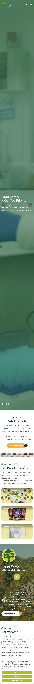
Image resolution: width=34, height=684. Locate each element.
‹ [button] (3, 204)
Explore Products (16, 446)
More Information (10, 614)
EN (26, 4)
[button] (31, 4)
